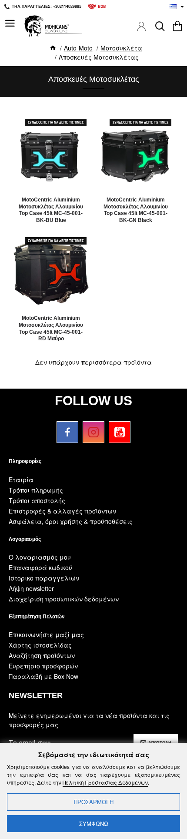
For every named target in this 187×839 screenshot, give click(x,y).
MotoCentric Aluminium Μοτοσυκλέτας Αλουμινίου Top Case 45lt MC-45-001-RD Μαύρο (51, 328)
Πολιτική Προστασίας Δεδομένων (105, 782)
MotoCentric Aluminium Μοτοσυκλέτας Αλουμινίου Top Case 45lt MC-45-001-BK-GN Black (136, 210)
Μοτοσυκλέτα (121, 48)
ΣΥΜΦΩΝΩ (93, 823)
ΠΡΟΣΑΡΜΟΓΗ (94, 802)
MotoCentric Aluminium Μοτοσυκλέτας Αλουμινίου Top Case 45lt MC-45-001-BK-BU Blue (51, 210)
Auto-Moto (78, 48)
